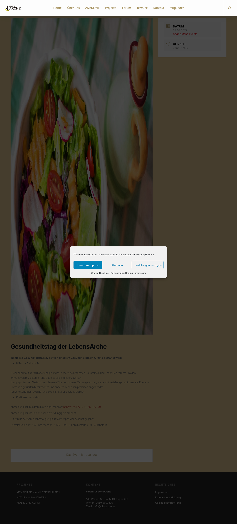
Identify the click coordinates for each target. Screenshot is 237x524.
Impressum (140, 273)
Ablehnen (117, 264)
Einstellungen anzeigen (147, 264)
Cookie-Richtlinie (100, 273)
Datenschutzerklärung (122, 273)
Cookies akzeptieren (88, 264)
